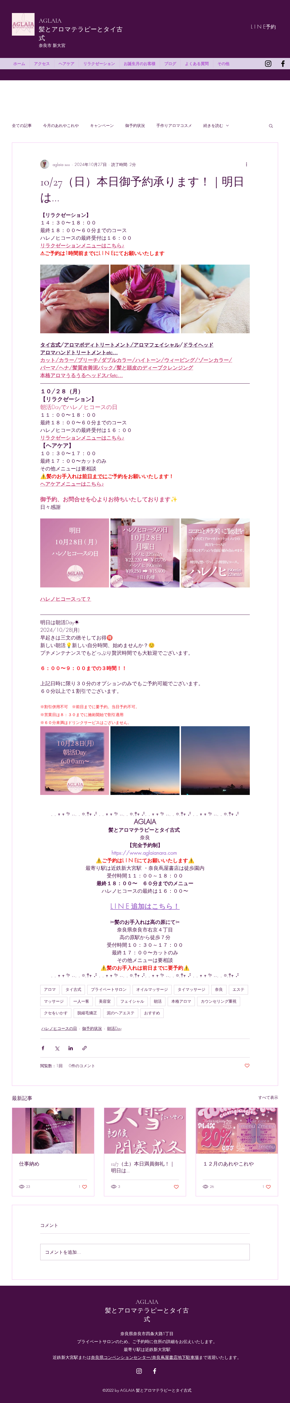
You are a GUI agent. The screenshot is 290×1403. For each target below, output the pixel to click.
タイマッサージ (191, 989)
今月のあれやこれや (61, 125)
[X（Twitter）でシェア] (56, 1048)
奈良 (219, 989)
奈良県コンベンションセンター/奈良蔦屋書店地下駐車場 (145, 1357)
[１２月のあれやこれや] (237, 1131)
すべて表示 (268, 1097)
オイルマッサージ (152, 989)
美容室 (105, 1001)
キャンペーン (102, 125)
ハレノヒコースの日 (59, 1028)
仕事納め (29, 1164)
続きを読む (213, 125)
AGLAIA (50, 20)
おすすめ (152, 1012)
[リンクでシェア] (84, 1048)
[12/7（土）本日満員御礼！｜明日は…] (145, 1131)
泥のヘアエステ (121, 1012)
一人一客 (81, 1001)
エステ (238, 989)
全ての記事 (22, 125)
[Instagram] (268, 63)
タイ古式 (73, 989)
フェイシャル (132, 1001)
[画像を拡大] (74, 299)
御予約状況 (135, 125)
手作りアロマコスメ (174, 125)
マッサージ (54, 1001)
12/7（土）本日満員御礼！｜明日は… (143, 1167)
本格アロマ (181, 1001)
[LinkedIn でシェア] (70, 1048)
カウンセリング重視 (218, 1001)
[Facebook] (283, 63)
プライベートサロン (109, 989)
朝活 (158, 1001)
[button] (271, 125)
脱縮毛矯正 (87, 1012)
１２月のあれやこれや (228, 1164)
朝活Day (114, 1028)
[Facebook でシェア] (43, 1048)
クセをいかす (56, 1012)
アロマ (50, 989)
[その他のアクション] (246, 164)
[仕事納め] (53, 1131)
